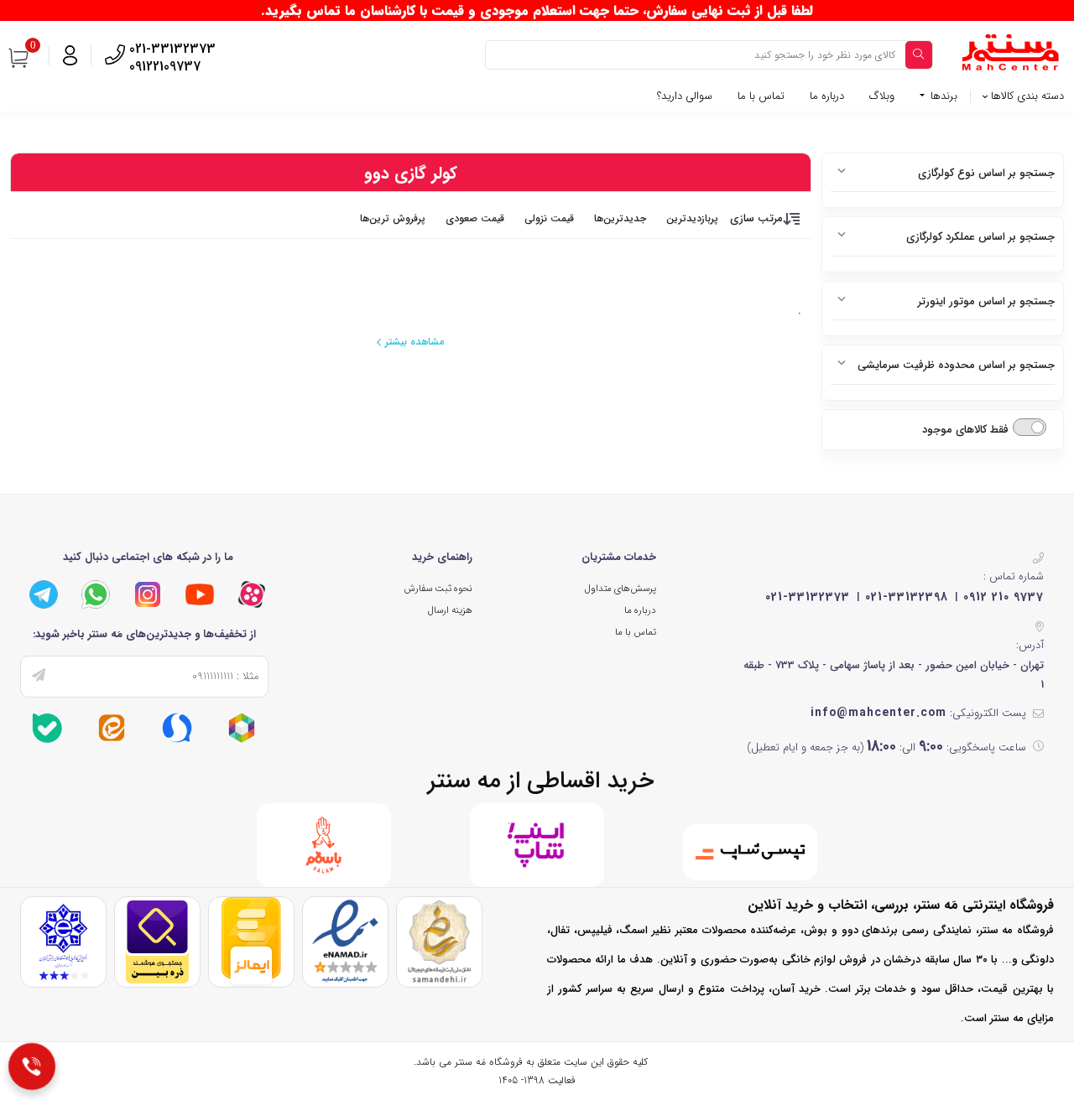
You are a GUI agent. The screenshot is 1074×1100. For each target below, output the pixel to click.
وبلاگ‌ (881, 96)
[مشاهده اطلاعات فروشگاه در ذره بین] (157, 941)
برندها (942, 96)
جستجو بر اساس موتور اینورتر (986, 301)
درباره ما (827, 96)
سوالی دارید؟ (684, 96)
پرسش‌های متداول (620, 588)
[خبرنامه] (38, 677)
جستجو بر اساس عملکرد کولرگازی (980, 237)
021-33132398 (906, 597)
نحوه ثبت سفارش (438, 588)
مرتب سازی (756, 218)
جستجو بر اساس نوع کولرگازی (986, 173)
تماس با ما (761, 96)
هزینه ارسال (450, 610)
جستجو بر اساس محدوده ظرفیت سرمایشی (956, 365)
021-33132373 (807, 597)
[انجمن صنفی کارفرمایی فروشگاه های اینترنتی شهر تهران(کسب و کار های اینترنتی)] (63, 941)
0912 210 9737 (1003, 597)
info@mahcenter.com (878, 712)
